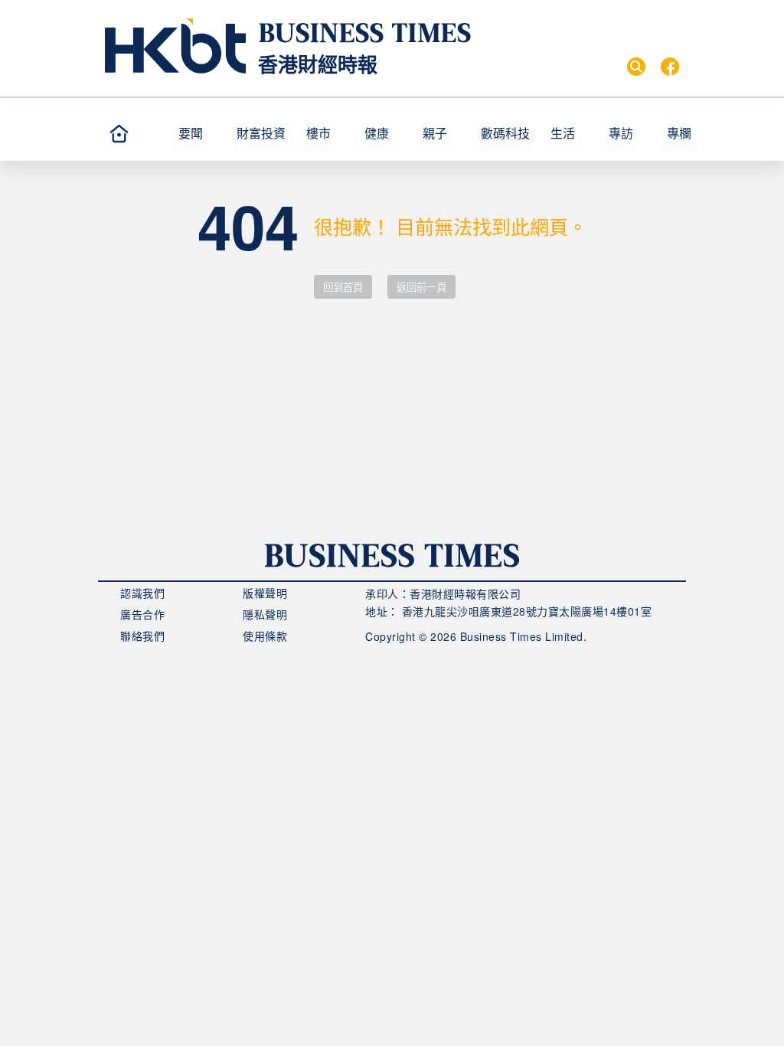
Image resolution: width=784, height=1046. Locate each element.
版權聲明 (265, 592)
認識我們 (142, 592)
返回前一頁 (421, 287)
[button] (696, 133)
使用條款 (265, 635)
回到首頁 (343, 287)
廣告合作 (142, 614)
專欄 (679, 133)
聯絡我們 (142, 635)
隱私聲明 (265, 614)
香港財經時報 (317, 64)
